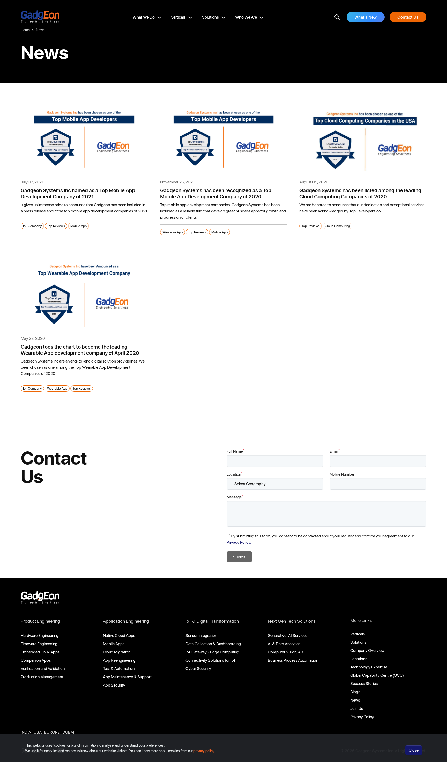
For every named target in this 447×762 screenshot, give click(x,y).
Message (235, 496)
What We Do (144, 17)
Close (414, 750)
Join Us (356, 708)
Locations (358, 658)
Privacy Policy (362, 716)
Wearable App (172, 232)
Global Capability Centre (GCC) (377, 675)
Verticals (178, 17)
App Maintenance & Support (127, 676)
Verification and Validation (43, 668)
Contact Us (408, 17)
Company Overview (367, 650)
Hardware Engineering (39, 635)
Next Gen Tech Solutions (291, 621)
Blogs (355, 691)
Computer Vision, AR (285, 652)
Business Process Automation (293, 660)
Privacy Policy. (239, 542)
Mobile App (78, 226)
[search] (337, 17)
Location (234, 474)
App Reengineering (119, 660)
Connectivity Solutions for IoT (210, 660)
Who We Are (246, 17)
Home (25, 29)
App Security (114, 685)
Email (335, 451)
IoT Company (32, 226)
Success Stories (364, 683)
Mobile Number (342, 474)
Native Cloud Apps (119, 635)
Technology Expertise (368, 666)
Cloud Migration (116, 652)
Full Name (235, 451)
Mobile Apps (113, 643)
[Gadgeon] (40, 599)
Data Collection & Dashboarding (213, 643)
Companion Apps (36, 660)
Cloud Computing (337, 226)
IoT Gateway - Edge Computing (212, 652)
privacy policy (203, 750)
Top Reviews (56, 226)
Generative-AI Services (287, 635)
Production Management (42, 676)
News (355, 700)
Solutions (210, 17)
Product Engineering (40, 621)
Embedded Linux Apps (40, 652)
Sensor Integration (201, 635)
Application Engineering (126, 621)
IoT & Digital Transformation (212, 621)
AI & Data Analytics (284, 643)
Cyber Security (198, 668)
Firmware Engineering (39, 643)
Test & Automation (119, 668)
